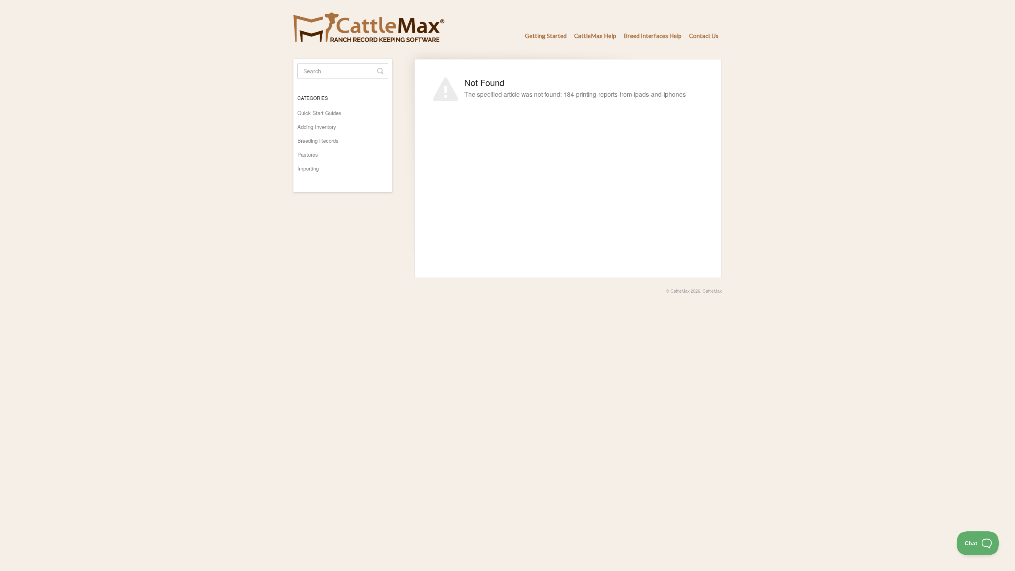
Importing (308, 168)
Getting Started (546, 35)
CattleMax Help (595, 35)
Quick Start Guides (319, 113)
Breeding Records (318, 140)
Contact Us (703, 35)
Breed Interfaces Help (653, 35)
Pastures (307, 154)
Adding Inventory (316, 126)
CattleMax (679, 291)
